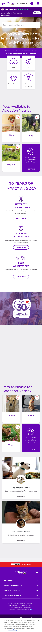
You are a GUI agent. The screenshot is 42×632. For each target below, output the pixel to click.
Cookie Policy (11, 609)
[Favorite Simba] (37, 397)
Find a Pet (21, 3)
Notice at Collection (25, 605)
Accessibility (27, 607)
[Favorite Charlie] (17, 397)
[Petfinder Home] (8, 3)
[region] (21, 625)
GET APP (36, 12)
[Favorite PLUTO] (17, 117)
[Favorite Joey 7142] (17, 146)
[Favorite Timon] (17, 427)
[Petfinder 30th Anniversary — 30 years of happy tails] (21, 308)
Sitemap (29, 603)
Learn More (21, 218)
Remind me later (5, 15)
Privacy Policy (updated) (15, 607)
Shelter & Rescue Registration (16, 603)
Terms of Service (13, 605)
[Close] (39, 621)
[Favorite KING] (37, 117)
